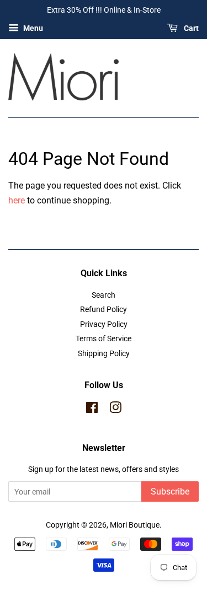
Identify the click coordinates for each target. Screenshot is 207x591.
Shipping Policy (104, 353)
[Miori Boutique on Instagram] (115, 409)
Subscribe (170, 491)
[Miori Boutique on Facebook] (92, 409)
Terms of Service (103, 338)
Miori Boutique (135, 524)
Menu (32, 28)
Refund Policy (103, 309)
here (16, 200)
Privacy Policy (104, 324)
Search (103, 295)
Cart (190, 28)
